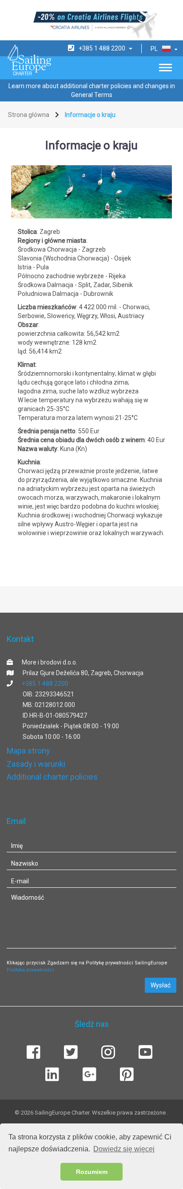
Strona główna (28, 114)
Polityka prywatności (30, 970)
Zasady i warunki (36, 764)
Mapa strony (28, 750)
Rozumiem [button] (91, 1171)
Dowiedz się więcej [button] (124, 1149)
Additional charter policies (52, 776)
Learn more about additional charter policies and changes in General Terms (91, 90)
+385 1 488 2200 (45, 683)
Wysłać (161, 985)
